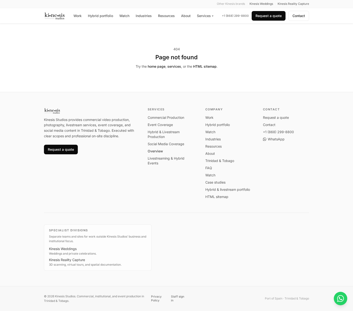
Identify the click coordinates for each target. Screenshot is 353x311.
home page (156, 66)
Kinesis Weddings (63, 249)
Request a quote (269, 16)
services (174, 66)
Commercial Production (166, 117)
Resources (166, 16)
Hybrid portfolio (100, 16)
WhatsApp (276, 139)
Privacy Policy (156, 298)
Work (77, 16)
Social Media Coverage (166, 144)
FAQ (208, 168)
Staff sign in (177, 298)
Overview (155, 151)
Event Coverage (160, 125)
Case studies (215, 182)
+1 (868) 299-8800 (235, 16)
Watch (124, 16)
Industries (144, 16)
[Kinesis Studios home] (54, 16)
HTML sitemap (205, 66)
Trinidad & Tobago (219, 161)
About (186, 16)
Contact (298, 16)
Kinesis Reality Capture (67, 260)
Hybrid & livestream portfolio (227, 189)
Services (205, 16)
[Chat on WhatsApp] (340, 298)
